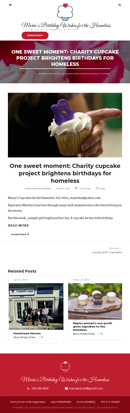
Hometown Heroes (27, 333)
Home (23, 73)
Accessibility (17, 407)
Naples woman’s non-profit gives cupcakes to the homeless (92, 326)
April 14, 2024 (20, 279)
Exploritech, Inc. (111, 407)
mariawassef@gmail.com (86, 388)
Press (32, 73)
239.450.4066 (40, 388)
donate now (35, 35)
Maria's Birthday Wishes (38, 188)
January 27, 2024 (81, 279)
